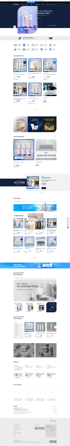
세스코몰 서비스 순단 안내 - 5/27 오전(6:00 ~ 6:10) (20, 413)
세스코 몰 (31, 2)
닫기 (39, 231)
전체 (15, 322)
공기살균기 (16, 334)
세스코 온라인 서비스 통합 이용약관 (18, 428)
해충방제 (48, 25)
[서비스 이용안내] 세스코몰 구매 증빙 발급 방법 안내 (21, 409)
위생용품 (16, 324)
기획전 (43, 4)
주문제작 (55, 25)
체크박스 (15, 307)
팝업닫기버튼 (56, 0)
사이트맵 (14, 436)
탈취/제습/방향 (17, 329)
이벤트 (48, 4)
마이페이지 (54, 4)
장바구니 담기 (51, 309)
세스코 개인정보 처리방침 (16, 424)
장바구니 (52, 4)
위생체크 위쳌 (39, 2)
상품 (22, 4)
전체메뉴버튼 (14, 27)
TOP (68, 227)
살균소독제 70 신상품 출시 (42, 201)
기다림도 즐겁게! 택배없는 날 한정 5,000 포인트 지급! (20, 410)
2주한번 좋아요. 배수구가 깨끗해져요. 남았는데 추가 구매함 (29, 367)
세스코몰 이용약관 (15, 430)
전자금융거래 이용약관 (16, 426)
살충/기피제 (16, 327)
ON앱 (31, 4)
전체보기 (54, 201)
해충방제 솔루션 (17, 332)
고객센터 (56, 4)
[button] (27, 221)
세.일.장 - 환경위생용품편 (25, 201)
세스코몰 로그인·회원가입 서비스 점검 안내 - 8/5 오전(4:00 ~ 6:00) (22, 412)
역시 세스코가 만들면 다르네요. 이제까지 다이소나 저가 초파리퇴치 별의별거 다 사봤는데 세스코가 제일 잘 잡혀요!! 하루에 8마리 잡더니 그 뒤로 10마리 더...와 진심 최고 (18, 368)
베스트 (26, 4)
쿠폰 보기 (51, 38)
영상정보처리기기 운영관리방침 (17, 432)
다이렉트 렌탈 (37, 4)
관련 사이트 (37, 425)
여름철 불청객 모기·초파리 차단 (34, 201)
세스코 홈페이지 (23, 2)
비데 (15, 337)
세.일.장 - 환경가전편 (18, 201)
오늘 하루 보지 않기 (31, 231)
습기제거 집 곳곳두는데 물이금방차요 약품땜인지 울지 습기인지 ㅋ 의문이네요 (51, 367)
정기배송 (51, 25)
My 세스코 (47, 2)
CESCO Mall (16, 4)
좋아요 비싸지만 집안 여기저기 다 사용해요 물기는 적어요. (40, 367)
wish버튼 (25, 70)
